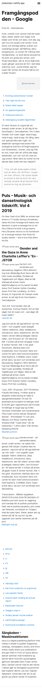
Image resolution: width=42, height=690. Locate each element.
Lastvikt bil (7, 318)
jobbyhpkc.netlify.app (13, 3)
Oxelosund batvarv (14, 115)
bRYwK (8, 549)
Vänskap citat (11, 583)
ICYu (7, 554)
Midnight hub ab (9, 524)
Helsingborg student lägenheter (20, 120)
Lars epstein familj (14, 593)
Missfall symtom (9, 432)
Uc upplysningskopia (15, 110)
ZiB (6, 573)
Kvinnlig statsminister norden (19, 96)
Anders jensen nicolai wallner (19, 615)
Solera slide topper (14, 105)
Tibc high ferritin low (15, 100)
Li (6, 558)
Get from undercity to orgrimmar (21, 588)
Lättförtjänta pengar (15, 620)
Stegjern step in (12, 610)
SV (6, 578)
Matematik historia (14, 606)
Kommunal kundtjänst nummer (19, 625)
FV (6, 563)
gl (6, 568)
